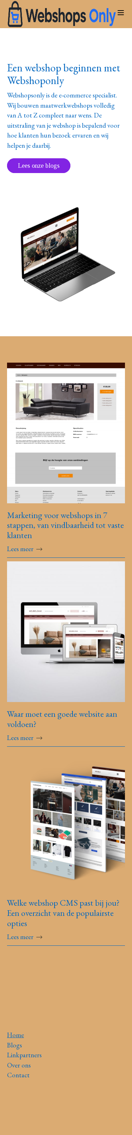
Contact (18, 1075)
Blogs (14, 1045)
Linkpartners (24, 1055)
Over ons (19, 1065)
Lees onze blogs (38, 165)
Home (15, 1035)
